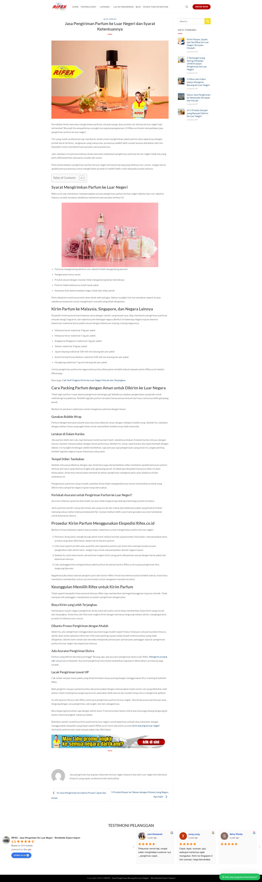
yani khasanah (155, 834)
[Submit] (208, 21)
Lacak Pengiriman (124, 7)
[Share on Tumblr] (121, 756)
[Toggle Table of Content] (80, 178)
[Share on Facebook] (99, 756)
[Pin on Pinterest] (110, 756)
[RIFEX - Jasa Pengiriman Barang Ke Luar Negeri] (59, 6)
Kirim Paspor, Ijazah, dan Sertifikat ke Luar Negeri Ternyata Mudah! (198, 43)
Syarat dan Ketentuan (155, 7)
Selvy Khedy (236, 834)
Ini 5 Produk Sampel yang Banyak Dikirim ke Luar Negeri (197, 113)
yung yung (194, 834)
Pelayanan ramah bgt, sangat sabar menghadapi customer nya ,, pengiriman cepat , (154, 852)
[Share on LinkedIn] (115, 756)
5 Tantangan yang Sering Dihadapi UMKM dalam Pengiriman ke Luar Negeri (197, 63)
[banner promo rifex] (110, 740)
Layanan (104, 7)
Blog (138, 7)
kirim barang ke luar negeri (146, 725)
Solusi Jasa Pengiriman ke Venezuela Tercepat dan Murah (198, 97)
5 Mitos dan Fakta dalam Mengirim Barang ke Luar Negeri (198, 82)
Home (75, 7)
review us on (20, 855)
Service (112, 19)
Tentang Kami (88, 7)
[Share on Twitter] (104, 756)
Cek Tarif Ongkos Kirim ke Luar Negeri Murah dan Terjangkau (94, 380)
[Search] (187, 7)
